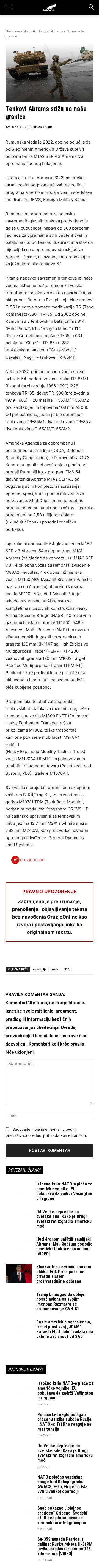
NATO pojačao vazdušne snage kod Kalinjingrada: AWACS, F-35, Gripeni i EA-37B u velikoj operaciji (62, 1484)
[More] (74, 955)
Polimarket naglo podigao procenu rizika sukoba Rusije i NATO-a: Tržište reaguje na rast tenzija (64, 1422)
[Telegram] (61, 955)
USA (67, 969)
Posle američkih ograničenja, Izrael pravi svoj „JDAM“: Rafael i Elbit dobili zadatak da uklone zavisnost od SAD (64, 1329)
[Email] (48, 955)
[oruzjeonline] (49, 7)
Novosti (29, 31)
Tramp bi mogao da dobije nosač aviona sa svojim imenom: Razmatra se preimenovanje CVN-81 (60, 1302)
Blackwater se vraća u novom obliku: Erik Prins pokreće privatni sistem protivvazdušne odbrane (63, 1274)
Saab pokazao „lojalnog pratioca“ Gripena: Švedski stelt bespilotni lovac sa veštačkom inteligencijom (62, 1515)
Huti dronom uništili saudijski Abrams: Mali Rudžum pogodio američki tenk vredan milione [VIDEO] (64, 1246)
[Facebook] (11, 955)
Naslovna (13, 31)
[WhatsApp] (36, 955)
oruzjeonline (42, 127)
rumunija (39, 969)
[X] (23, 955)
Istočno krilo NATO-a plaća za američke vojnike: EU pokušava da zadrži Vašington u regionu (64, 1191)
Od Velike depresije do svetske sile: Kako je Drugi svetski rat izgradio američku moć (64, 1219)
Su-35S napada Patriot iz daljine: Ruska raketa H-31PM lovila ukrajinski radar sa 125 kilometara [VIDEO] (64, 1546)
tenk (55, 969)
